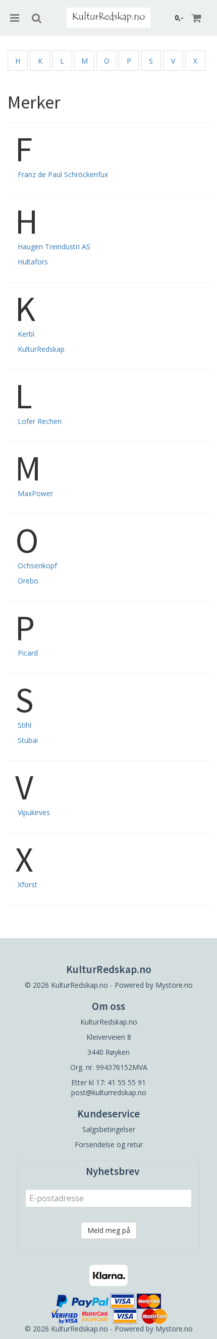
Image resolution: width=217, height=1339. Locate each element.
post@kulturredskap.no (108, 1092)
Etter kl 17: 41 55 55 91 (108, 1082)
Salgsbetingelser (108, 1129)
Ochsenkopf (37, 565)
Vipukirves (34, 812)
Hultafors (33, 261)
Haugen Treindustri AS (54, 246)
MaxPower (35, 493)
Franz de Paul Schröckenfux (63, 174)
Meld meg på (108, 1230)
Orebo (28, 580)
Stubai (28, 740)
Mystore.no (174, 985)
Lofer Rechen (40, 421)
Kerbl (26, 334)
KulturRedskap (41, 349)
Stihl (24, 725)
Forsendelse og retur (109, 1144)
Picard (28, 653)
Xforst (27, 884)
